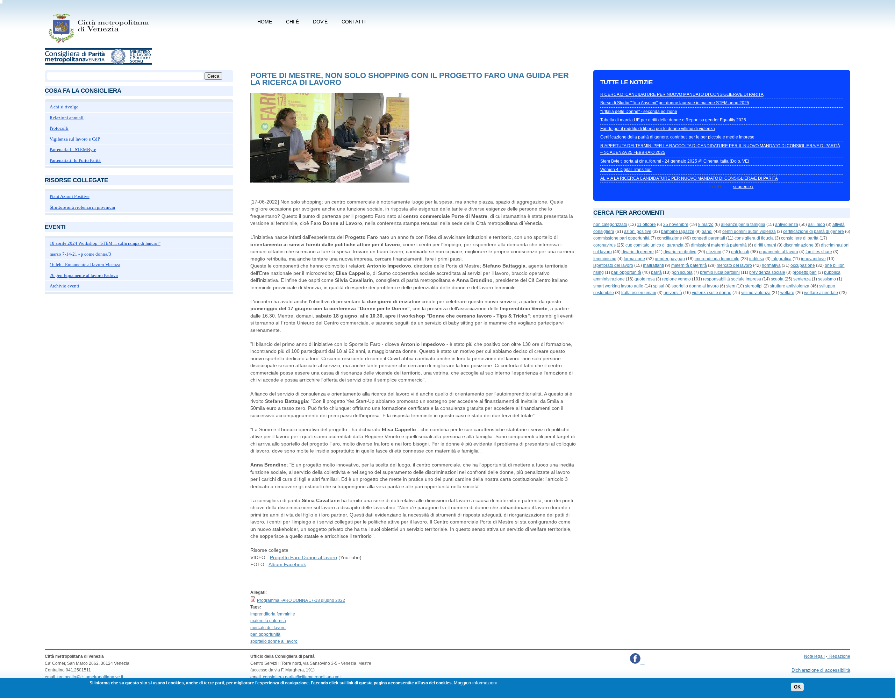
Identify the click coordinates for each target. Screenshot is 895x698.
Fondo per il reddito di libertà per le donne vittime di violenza (657, 128)
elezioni (713, 251)
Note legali (814, 656)
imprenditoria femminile (272, 614)
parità (656, 272)
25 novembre (675, 224)
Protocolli (59, 128)
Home (264, 21)
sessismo (827, 279)
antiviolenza (786, 224)
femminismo (604, 258)
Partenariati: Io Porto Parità (75, 160)
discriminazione (798, 245)
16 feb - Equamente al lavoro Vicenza (85, 264)
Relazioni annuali (67, 117)
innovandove (813, 258)
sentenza (802, 279)
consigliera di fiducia (754, 238)
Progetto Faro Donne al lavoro (303, 557)
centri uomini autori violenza (749, 231)
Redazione (839, 656)
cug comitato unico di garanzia (654, 245)
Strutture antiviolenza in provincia (82, 207)
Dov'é (320, 21)
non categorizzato (610, 224)
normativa (771, 265)
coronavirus (604, 245)
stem (730, 286)
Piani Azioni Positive (70, 196)
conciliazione (669, 238)
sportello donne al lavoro (274, 641)
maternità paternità (268, 620)
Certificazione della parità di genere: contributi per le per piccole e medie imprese (677, 137)
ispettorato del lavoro (613, 265)
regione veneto (676, 279)
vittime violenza (756, 292)
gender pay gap (670, 258)
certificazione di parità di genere (813, 231)
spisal (658, 286)
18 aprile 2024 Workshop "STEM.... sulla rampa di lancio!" (105, 243)
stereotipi (753, 286)
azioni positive (637, 231)
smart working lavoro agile (618, 286)
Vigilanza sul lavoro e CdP (75, 139)
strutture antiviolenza (789, 286)
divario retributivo (680, 251)
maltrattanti (653, 265)
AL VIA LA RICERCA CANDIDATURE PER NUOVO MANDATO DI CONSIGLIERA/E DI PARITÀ (689, 178)
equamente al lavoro (778, 251)
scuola (777, 279)
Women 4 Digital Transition (626, 169)
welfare (787, 292)
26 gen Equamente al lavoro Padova (84, 275)
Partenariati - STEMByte (73, 149)
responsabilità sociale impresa (732, 279)
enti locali (740, 251)
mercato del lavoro (268, 627)
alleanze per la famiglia (743, 224)
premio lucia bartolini (720, 272)
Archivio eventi (64, 286)
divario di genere (638, 251)
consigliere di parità (799, 238)
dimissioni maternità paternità (719, 245)
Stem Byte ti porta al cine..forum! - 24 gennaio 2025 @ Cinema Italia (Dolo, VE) (674, 161)
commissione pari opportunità (621, 238)
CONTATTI (354, 21)
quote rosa (645, 279)
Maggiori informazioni (475, 682)
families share (819, 251)
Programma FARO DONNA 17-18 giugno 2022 (301, 600)
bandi (707, 231)
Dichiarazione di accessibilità (821, 670)
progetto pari (805, 272)
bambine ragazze (677, 231)
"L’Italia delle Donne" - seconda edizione (638, 111)
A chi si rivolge (64, 106)
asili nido (816, 224)
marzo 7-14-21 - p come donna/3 (80, 254)
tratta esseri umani (638, 292)
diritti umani (765, 245)
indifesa (756, 258)
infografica (782, 258)
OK (797, 687)
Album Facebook (287, 564)
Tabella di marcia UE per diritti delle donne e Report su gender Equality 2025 (673, 119)
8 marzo (706, 224)
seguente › (743, 186)
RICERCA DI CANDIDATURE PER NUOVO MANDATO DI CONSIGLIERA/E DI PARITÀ (682, 94)
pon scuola (682, 272)
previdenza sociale (767, 272)
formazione (634, 258)
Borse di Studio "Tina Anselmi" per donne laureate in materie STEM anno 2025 (674, 102)
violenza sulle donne (711, 292)
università (673, 292)
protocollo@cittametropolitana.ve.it (90, 677)
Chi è (292, 21)
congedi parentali (708, 238)
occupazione (802, 265)
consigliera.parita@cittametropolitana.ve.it (303, 677)
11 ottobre (646, 224)
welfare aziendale (821, 292)
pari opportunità (265, 634)
